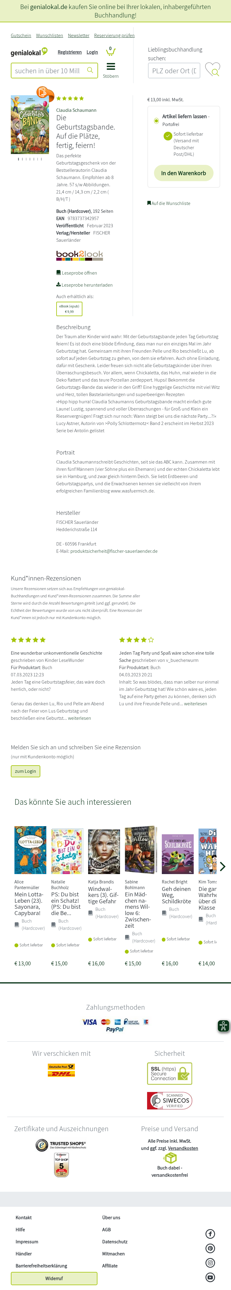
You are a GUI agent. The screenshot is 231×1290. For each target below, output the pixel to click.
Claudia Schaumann (76, 110)
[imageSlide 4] (33, 159)
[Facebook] (210, 1234)
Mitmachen (113, 1254)
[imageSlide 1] (22, 159)
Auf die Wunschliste (170, 203)
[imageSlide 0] (18, 159)
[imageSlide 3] (29, 159)
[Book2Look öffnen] (45, 94)
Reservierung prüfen (114, 35)
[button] (111, 73)
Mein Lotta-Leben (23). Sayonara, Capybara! (28, 903)
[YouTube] (210, 1278)
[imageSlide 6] (41, 159)
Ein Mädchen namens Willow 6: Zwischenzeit (138, 910)
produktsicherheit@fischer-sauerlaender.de (114, 551)
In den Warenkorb (183, 173)
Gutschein (21, 35)
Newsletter (78, 35)
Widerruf (54, 1278)
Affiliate (110, 1266)
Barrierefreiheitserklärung (41, 1266)
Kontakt (24, 1217)
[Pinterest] (210, 1249)
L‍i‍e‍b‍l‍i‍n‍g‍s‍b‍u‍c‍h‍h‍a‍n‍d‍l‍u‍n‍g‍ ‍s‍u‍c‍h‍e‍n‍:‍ (175, 54)
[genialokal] (29, 52)
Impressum (27, 1241)
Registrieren (70, 52)
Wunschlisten (49, 35)
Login (92, 52)
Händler (24, 1254)
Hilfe (20, 1229)
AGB (106, 1229)
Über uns (111, 1217)
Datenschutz (115, 1241)
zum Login (25, 771)
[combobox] (47, 70)
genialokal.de (48, 6)
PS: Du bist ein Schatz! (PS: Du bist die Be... (66, 903)
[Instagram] (210, 1263)
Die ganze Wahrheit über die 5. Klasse (212, 898)
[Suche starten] (90, 70)
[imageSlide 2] (26, 159)
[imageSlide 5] (37, 159)
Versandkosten (183, 1148)
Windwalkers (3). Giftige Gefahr (103, 895)
